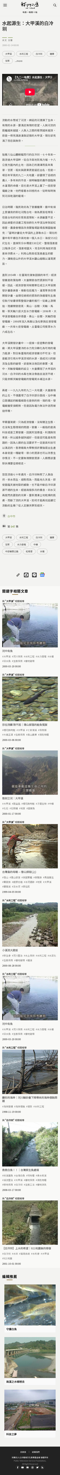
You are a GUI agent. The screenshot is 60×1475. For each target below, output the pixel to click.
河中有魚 (7, 651)
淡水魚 (7, 661)
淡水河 (16, 886)
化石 (6, 808)
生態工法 (30, 1184)
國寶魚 (31, 808)
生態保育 (18, 661)
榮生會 (7, 955)
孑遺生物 (41, 803)
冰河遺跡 (30, 882)
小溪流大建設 (11, 950)
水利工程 (23, 53)
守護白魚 (11, 1329)
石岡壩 (14, 808)
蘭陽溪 (7, 886)
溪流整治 (8, 1180)
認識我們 (36, 1452)
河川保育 (18, 656)
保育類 (42, 730)
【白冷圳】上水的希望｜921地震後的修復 (26, 1248)
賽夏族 (7, 882)
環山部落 (15, 877)
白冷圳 (39, 53)
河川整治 (18, 955)
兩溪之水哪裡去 (15, 1381)
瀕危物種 (44, 734)
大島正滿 (8, 734)
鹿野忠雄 (18, 882)
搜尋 (55, 5)
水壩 (42, 551)
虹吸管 (29, 551)
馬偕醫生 (49, 877)
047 (13, 526)
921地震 (8, 1258)
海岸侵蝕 (20, 1106)
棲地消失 (41, 1184)
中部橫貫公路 (11, 551)
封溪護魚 (8, 1175)
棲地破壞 (30, 661)
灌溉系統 (25, 1253)
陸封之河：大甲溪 (12, 798)
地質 (23, 808)
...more (18, 61)
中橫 (35, 544)
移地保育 (8, 1184)
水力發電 (21, 544)
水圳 (15, 1253)
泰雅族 (38, 877)
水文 (4, 40)
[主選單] (5, 5)
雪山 (6, 877)
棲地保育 (30, 1180)
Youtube (22, 1467)
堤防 (30, 1106)
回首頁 (23, 1452)
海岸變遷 (8, 1106)
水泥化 (52, 955)
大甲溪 (8, 53)
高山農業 (32, 734)
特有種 (31, 1175)
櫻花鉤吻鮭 (9, 730)
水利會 (35, 1253)
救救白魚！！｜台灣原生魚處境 (20, 1170)
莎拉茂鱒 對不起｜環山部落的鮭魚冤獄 (24, 724)
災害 (10, 40)
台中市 (11, 516)
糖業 (52, 53)
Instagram (32, 1467)
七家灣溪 (32, 730)
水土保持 (30, 955)
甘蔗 (7, 60)
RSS (42, 1467)
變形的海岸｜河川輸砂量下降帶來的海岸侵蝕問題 (29, 1099)
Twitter (37, 1467)
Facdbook (17, 1467)
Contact (27, 1467)
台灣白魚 (20, 1175)
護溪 (30, 960)
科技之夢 (11, 1434)
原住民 (26, 886)
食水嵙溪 (41, 1175)
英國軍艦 (27, 877)
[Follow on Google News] (42, 574)
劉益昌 (16, 803)
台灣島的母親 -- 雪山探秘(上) (19, 872)
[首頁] (30, 5)
